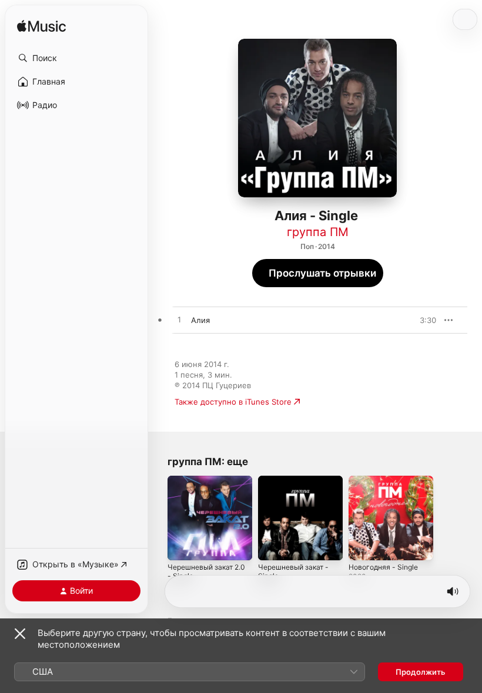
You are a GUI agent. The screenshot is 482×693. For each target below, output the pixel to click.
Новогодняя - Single (383, 567)
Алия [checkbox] (200, 320)
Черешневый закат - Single (293, 571)
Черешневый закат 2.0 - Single (206, 571)
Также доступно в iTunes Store (233, 401)
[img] (41, 26)
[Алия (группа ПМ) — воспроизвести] (179, 320)
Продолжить (421, 672)
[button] (76, 58)
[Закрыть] (20, 633)
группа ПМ (318, 232)
